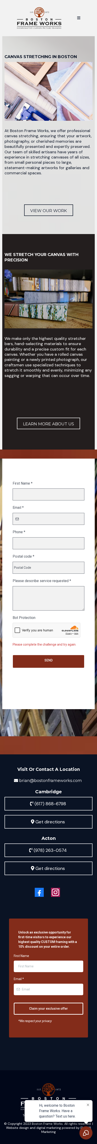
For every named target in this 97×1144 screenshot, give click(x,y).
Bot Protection (24, 618)
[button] (78, 18)
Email (18, 507)
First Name (22, 483)
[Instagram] (55, 892)
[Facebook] (39, 892)
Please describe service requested (40, 581)
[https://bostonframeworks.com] (39, 18)
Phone (19, 532)
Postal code (23, 556)
